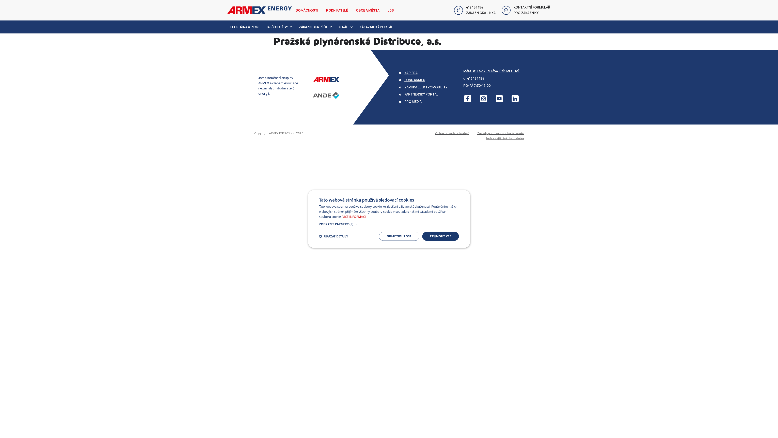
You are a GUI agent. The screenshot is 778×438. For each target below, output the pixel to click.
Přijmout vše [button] (440, 236)
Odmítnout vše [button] (399, 236)
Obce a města (367, 10)
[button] (389, 224)
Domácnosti (307, 10)
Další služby (276, 27)
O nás (343, 27)
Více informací (354, 217)
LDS (391, 10)
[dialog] (389, 219)
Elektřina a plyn (244, 27)
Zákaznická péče (313, 27)
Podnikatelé (337, 10)
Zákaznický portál (376, 27)
